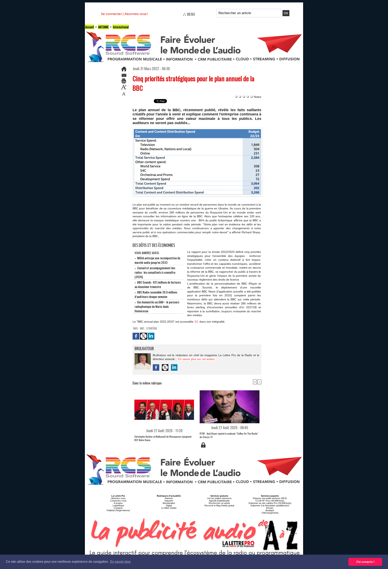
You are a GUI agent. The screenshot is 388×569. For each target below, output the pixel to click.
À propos (118, 503)
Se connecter (111, 14)
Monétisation (169, 503)
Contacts (118, 508)
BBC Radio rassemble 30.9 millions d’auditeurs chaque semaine (156, 294)
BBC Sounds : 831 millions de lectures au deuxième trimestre (158, 284)
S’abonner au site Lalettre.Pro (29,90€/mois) (269, 503)
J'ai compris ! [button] (365, 561)
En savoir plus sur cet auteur (196, 359)
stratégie (151, 328)
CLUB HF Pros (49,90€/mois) (269, 500)
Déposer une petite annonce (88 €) (270, 498)
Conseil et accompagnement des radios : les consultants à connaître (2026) (155, 272)
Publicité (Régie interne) (118, 510)
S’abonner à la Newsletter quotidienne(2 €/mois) (269, 506)
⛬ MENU (189, 14)
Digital (169, 505)
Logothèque (118, 505)
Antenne (169, 498)
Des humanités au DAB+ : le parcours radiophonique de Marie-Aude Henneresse (157, 306)
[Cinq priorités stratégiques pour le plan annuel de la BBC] (198, 129)
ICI (196, 321)
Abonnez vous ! (136, 14)
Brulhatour (144, 348)
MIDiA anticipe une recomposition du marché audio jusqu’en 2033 (157, 260)
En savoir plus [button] (120, 561)
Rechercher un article (219, 503)
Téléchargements (269, 513)
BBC (142, 328)
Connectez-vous (118, 500)
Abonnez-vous (118, 498)
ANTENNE (103, 27)
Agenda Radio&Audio (219, 500)
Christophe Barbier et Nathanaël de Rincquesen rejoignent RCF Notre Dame (162, 438)
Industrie (168, 500)
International (121, 27)
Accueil (89, 27)
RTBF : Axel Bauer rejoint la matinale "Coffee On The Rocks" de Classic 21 (229, 435)
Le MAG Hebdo (168, 508)
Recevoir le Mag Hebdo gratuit (219, 505)
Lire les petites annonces (219, 498)
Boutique (270, 510)
